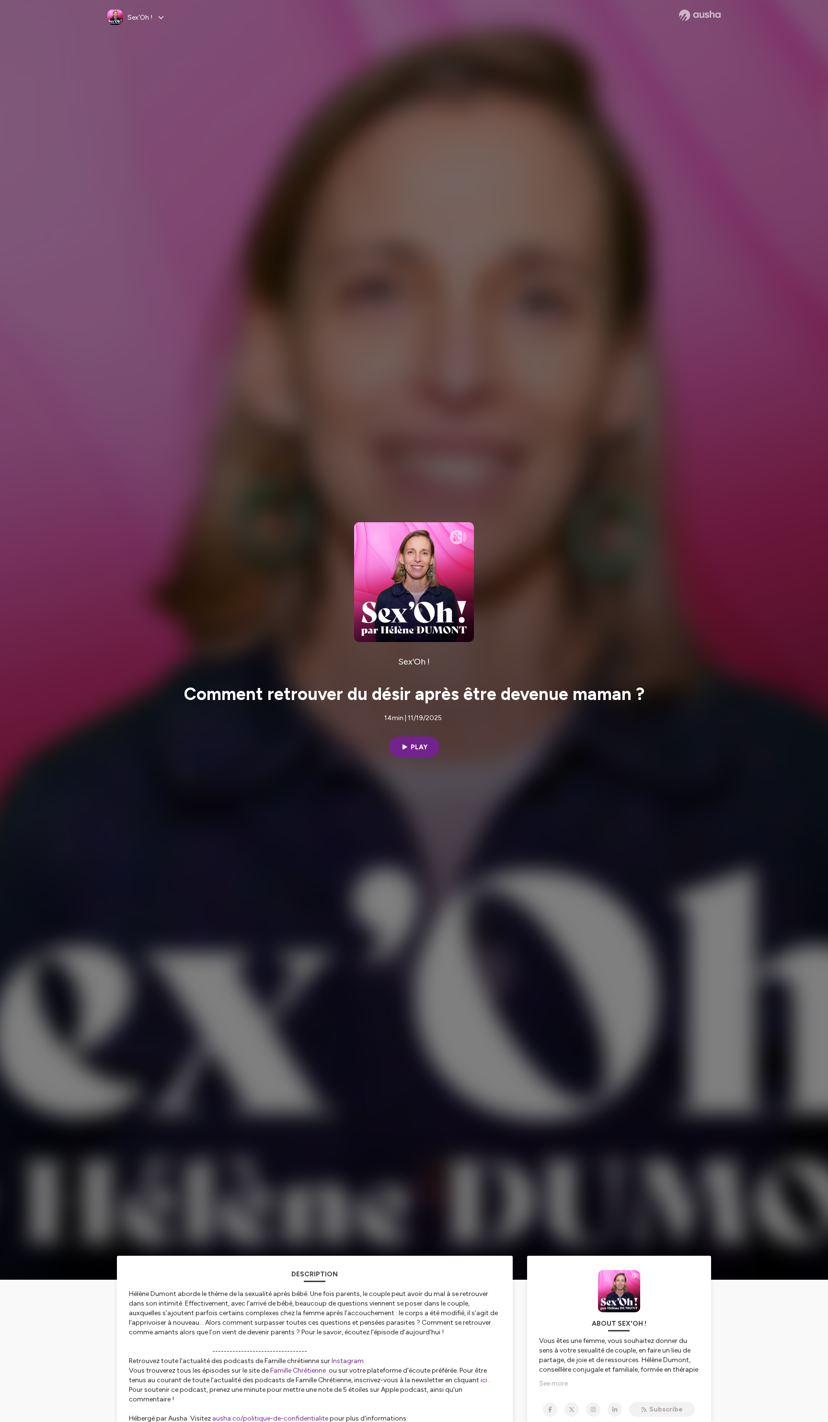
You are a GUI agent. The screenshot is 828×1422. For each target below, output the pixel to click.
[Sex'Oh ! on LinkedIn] (615, 1409)
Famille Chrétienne (298, 1370)
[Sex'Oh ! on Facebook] (550, 1409)
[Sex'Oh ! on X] (571, 1409)
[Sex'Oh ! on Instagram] (593, 1409)
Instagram (348, 1361)
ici (484, 1380)
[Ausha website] (700, 15)
